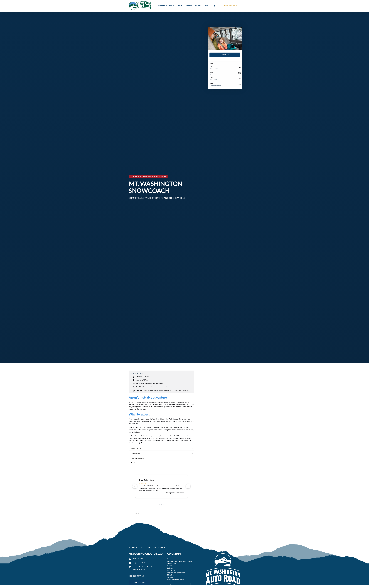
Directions (170, 575)
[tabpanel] (225, 38)
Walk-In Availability (137, 458)
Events (189, 6)
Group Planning (136, 453)
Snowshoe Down (136, 448)
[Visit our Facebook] (131, 576)
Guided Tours (137, 547)
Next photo (238, 46)
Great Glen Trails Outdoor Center (172, 419)
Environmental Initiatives (175, 579)
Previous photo (232, 46)
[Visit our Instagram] (134, 576)
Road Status (162, 6)
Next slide (188, 486)
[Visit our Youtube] (143, 576)
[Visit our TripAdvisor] (139, 576)
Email (137, 513)
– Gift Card (171, 577)
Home (169, 559)
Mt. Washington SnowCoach (155, 547)
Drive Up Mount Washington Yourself (179, 561)
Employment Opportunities (176, 572)
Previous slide (134, 486)
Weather (134, 463)
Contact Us (171, 570)
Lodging (198, 6)
